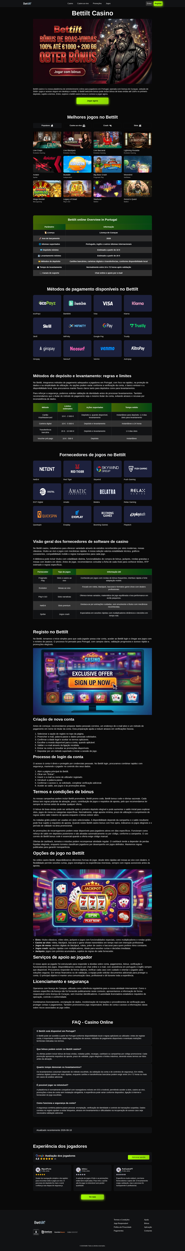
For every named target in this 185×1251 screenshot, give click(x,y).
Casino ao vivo (76, 125)
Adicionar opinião (138, 1157)
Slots (136, 125)
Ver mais (92, 1197)
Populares (46, 125)
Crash (105, 125)
